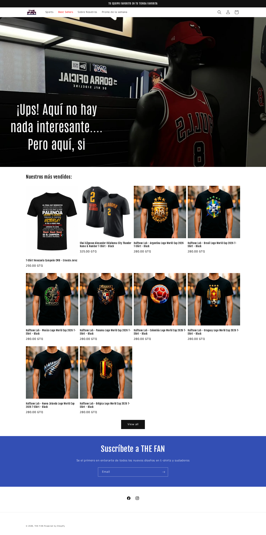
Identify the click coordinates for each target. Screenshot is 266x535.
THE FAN (38, 526)
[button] (219, 12)
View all (133, 424)
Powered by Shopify (54, 526)
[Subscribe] (163, 472)
